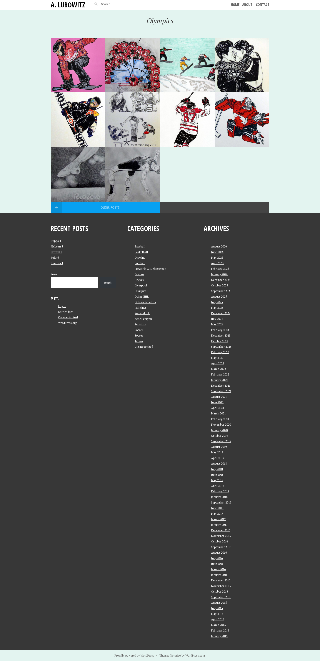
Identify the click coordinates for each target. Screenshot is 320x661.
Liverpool (141, 285)
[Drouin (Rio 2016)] (132, 174)
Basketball (141, 252)
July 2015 (217, 608)
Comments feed (68, 317)
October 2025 (219, 285)
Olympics (140, 291)
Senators (140, 324)
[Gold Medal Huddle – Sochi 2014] (132, 65)
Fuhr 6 (55, 257)
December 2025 (220, 280)
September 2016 (221, 547)
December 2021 (220, 385)
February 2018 (220, 491)
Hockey (139, 280)
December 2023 (220, 335)
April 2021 (217, 408)
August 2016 (219, 552)
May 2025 (217, 307)
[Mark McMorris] (78, 119)
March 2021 (218, 413)
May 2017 (217, 513)
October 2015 (219, 591)
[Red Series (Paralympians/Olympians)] (242, 119)
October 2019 (219, 435)
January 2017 (219, 524)
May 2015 (217, 614)
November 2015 (221, 586)
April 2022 (217, 363)
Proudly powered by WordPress (134, 655)
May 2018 (217, 480)
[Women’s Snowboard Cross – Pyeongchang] (187, 65)
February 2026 (220, 268)
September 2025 (221, 291)
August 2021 (219, 396)
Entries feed (65, 312)
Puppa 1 (56, 241)
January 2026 (219, 274)
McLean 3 (57, 246)
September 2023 (221, 346)
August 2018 (219, 463)
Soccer (139, 330)
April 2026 (217, 263)
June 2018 (217, 474)
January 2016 (219, 575)
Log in (62, 306)
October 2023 (219, 341)
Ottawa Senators (145, 302)
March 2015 (218, 625)
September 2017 (221, 502)
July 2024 (217, 319)
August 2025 (219, 296)
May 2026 (217, 257)
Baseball (140, 246)
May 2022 (217, 358)
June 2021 (217, 402)
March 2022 (218, 369)
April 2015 (217, 619)
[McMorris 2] (78, 65)
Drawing (140, 257)
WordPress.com (195, 655)
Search (55, 274)
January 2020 (219, 430)
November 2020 (221, 424)
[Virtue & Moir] (242, 65)
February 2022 (220, 374)
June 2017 (217, 508)
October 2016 (219, 541)
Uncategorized (144, 346)
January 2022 (219, 380)
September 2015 (221, 597)
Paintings (140, 307)
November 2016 (221, 536)
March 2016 (218, 569)
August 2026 (219, 246)
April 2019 (217, 458)
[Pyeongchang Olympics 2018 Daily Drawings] (132, 119)
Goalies (139, 274)
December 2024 (220, 313)
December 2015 (220, 580)
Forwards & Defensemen (150, 268)
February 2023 (220, 352)
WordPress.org (67, 323)
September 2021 (221, 391)
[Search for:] (116, 4)
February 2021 (220, 419)
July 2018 (217, 469)
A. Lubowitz (68, 4)
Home (235, 4)
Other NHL (142, 296)
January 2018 (219, 497)
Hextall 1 (56, 252)
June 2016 (217, 563)
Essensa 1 (57, 263)
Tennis (139, 341)
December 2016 (220, 530)
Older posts (110, 207)
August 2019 (219, 447)
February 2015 (220, 630)
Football (140, 263)
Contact (262, 4)
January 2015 (219, 636)
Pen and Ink (142, 313)
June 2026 (217, 252)
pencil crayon (143, 319)
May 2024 (217, 324)
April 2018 (217, 486)
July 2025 (217, 302)
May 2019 (217, 452)
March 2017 (218, 519)
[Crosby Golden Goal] (187, 119)
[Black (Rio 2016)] (78, 174)
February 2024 (220, 330)
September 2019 (221, 441)
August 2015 (219, 602)
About (247, 4)
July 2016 (217, 558)
